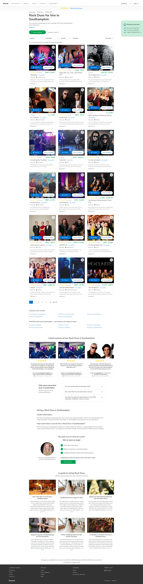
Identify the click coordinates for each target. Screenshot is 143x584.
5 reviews (39, 157)
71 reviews (97, 242)
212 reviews (40, 200)
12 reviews (68, 115)
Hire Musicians (16, 3)
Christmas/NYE (53, 3)
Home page (32, 12)
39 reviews (39, 285)
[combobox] (36, 38)
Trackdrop (107, 580)
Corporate (42, 3)
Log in (135, 3)
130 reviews (69, 200)
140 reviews (98, 198)
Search (125, 3)
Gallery (43, 574)
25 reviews (39, 72)
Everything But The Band (44, 373)
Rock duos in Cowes (63, 325)
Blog (42, 576)
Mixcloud (114, 580)
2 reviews (90, 72)
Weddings (25, 3)
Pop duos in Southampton (94, 314)
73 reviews (68, 242)
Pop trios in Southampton (36, 316)
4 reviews (90, 113)
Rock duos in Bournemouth (94, 327)
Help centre (12, 570)
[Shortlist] (130, 3)
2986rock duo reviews (76, 8)
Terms (10, 572)
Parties (34, 3)
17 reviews (68, 70)
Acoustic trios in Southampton (66, 314)
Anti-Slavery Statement (79, 574)
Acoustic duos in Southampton (37, 314)
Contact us (12, 576)
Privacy (11, 574)
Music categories (45, 572)
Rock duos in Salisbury (64, 327)
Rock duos (40, 12)
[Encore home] (5, 3)
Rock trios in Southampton (65, 316)
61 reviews (39, 242)
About (74, 570)
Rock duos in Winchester (93, 325)
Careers (75, 572)
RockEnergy (99, 373)
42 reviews (97, 285)
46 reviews (68, 285)
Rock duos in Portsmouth (36, 327)
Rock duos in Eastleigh (35, 325)
